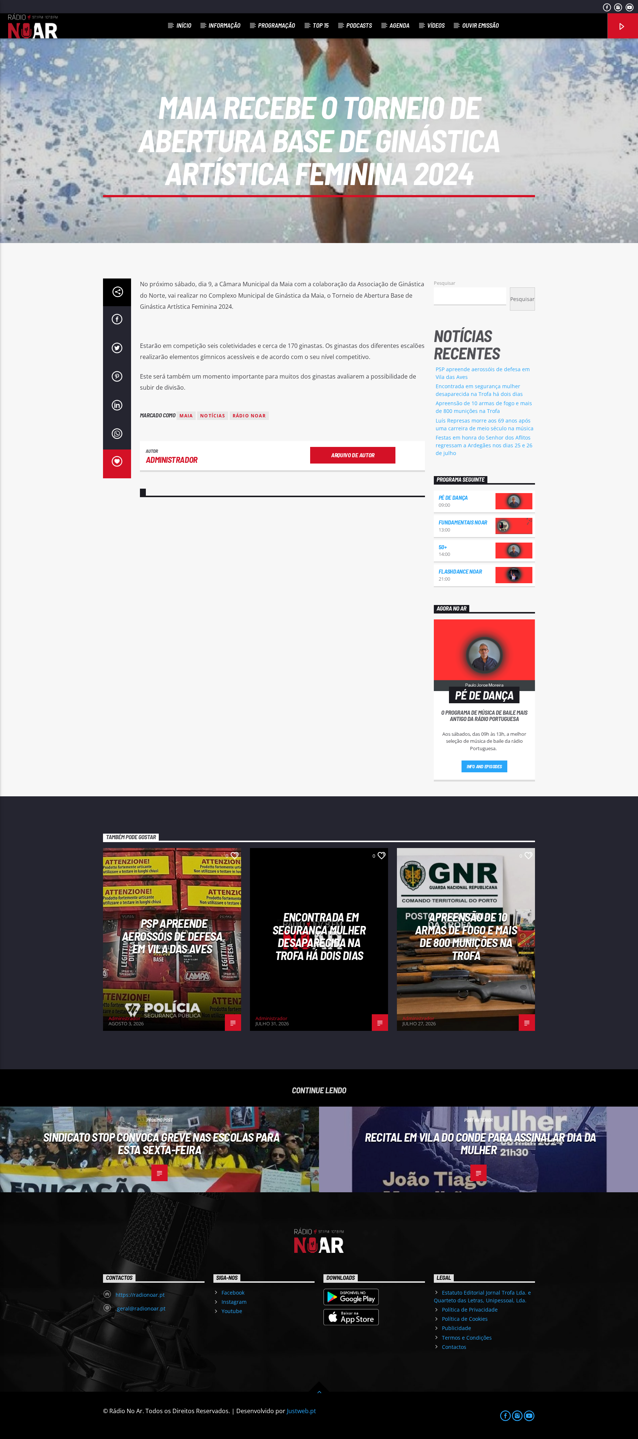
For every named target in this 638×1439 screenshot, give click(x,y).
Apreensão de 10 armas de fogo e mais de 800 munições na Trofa (466, 936)
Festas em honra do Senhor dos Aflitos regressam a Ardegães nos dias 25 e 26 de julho (484, 445)
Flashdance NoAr (460, 571)
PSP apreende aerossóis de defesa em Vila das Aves (172, 936)
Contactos (454, 1346)
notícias (212, 416)
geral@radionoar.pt (140, 1308)
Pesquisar (444, 283)
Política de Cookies (465, 1318)
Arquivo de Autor (352, 454)
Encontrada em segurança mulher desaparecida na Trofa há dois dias (319, 936)
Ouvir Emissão (480, 25)
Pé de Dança (453, 497)
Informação (224, 25)
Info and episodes (484, 766)
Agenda (399, 25)
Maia (186, 416)
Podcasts (359, 25)
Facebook (233, 1292)
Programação (276, 25)
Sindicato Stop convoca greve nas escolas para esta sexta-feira (161, 1143)
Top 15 (321, 25)
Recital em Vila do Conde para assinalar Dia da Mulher (480, 1143)
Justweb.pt (301, 1411)
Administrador (172, 459)
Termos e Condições (467, 1337)
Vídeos (436, 25)
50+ (443, 546)
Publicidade (456, 1328)
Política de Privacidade (470, 1309)
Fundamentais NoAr (463, 522)
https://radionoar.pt (140, 1294)
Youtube (232, 1311)
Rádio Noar (249, 416)
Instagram (234, 1301)
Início (183, 25)
